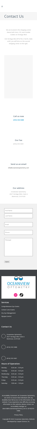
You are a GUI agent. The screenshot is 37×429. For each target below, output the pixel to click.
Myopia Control (6, 316)
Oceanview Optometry (21, 419)
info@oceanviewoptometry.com (18, 168)
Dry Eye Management (8, 313)
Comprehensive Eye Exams (10, 306)
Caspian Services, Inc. (23, 421)
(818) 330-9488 (18, 120)
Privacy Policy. (18, 415)
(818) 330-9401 (12, 358)
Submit (7, 261)
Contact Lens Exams (8, 310)
